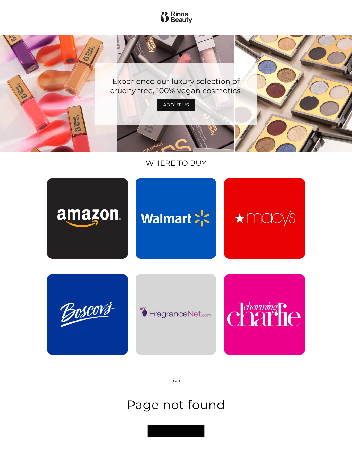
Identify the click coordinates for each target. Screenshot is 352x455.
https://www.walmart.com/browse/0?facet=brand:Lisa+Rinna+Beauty (176, 185)
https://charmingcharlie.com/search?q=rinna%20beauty (264, 281)
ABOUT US (176, 105)
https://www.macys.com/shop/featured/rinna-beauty (264, 185)
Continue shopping (176, 431)
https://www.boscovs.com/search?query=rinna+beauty (84, 281)
